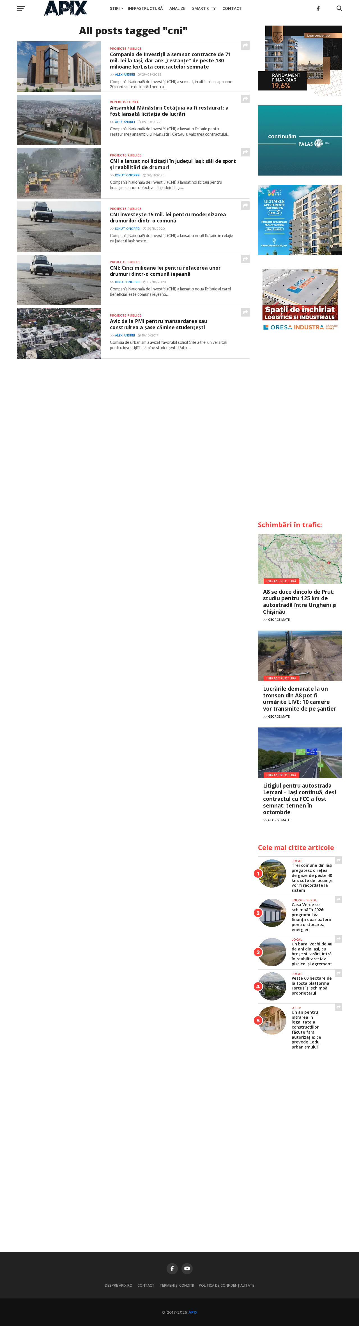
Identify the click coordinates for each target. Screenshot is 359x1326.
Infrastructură (145, 8)
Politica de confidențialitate (226, 1285)
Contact (232, 8)
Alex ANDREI (125, 74)
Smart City (204, 8)
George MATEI (279, 619)
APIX (192, 1312)
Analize (177, 8)
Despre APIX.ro (118, 1285)
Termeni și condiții (177, 1285)
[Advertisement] (300, 428)
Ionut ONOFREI (127, 175)
